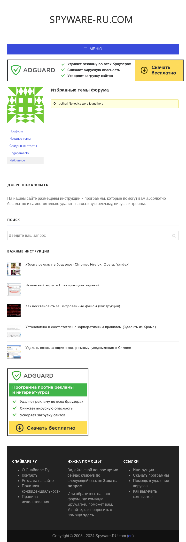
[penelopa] (25, 107)
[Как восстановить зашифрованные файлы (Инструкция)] (14, 310)
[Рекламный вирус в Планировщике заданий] (14, 289)
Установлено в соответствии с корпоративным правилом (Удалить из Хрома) (90, 327)
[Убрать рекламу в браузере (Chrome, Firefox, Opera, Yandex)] (14, 268)
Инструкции (143, 470)
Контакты (30, 475)
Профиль (16, 131)
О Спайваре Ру (35, 470)
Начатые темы (20, 138)
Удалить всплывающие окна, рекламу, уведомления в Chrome (78, 348)
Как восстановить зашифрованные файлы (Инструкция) (72, 306)
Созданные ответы (23, 146)
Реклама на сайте (38, 481)
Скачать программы (151, 475)
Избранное (17, 160)
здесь (88, 515)
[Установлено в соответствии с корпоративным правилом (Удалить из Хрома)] (14, 331)
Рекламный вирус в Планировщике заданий (62, 285)
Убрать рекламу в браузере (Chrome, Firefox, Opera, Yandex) (77, 264)
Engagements (19, 153)
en (130, 536)
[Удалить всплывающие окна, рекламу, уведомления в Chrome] (14, 352)
